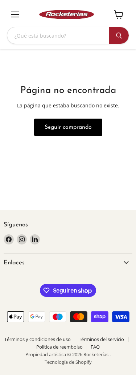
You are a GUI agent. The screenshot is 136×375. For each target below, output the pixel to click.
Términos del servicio (101, 339)
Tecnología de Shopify (68, 362)
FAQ (95, 347)
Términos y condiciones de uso (37, 339)
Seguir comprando (68, 127)
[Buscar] (119, 35)
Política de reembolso (59, 347)
